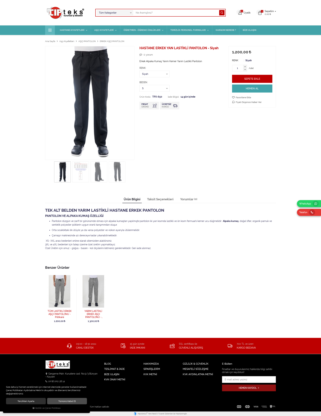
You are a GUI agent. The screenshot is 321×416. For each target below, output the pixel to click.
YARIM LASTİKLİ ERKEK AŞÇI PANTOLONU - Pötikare (93, 314)
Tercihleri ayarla (26, 401)
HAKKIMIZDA (151, 363)
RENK (142, 68)
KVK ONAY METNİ (114, 379)
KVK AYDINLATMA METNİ (198, 374)
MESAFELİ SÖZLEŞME (195, 369)
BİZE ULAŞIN (249, 30)
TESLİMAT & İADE (114, 369)
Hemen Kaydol (248, 388)
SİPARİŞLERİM (151, 369)
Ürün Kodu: (145, 96)
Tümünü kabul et (67, 401)
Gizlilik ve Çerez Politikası (48, 408)
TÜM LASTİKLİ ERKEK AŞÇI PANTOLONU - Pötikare (60, 314)
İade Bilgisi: (173, 96)
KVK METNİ (150, 374)
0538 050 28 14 (56, 381)
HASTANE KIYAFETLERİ (72, 30)
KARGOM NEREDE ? (226, 30)
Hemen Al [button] (252, 88)
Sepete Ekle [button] (252, 78)
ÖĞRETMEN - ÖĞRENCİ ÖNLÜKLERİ (142, 30)
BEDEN (143, 82)
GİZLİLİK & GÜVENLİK (195, 363)
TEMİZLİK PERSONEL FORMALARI (188, 30)
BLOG (107, 363)
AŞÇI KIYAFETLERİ (104, 30)
